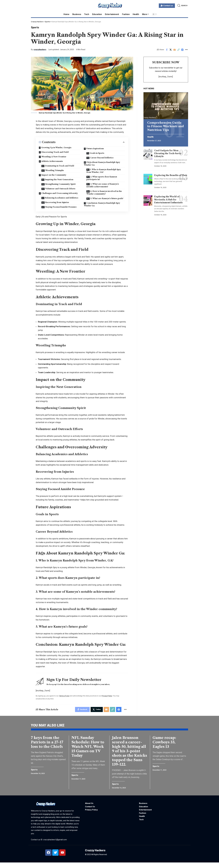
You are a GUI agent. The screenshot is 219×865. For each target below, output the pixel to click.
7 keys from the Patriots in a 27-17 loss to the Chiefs (47, 742)
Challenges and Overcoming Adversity (59, 193)
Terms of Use (64, 696)
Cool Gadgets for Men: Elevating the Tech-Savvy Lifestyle (167, 153)
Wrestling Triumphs (54, 170)
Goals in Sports (97, 153)
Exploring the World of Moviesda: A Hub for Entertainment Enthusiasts (168, 199)
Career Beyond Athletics (101, 158)
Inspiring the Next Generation (59, 179)
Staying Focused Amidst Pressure (61, 207)
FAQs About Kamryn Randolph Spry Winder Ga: (102, 163)
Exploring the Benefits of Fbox (170, 175)
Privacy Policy (107, 696)
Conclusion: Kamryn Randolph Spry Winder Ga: (102, 204)
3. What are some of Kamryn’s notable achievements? (102, 185)
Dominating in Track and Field (59, 166)
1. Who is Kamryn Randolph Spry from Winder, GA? (103, 170)
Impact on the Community (53, 175)
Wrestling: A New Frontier (53, 157)
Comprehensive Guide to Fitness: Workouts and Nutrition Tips (165, 126)
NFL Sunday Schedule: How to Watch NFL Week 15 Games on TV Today (87, 746)
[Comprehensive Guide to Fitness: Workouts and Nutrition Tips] (165, 105)
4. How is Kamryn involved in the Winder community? (104, 192)
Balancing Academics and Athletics (61, 198)
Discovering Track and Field (55, 152)
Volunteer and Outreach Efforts (60, 189)
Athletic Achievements (52, 161)
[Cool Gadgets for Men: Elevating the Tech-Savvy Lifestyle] (147, 154)
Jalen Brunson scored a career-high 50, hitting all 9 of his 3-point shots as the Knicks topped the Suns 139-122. (129, 750)
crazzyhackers (40, 49)
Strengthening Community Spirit (60, 184)
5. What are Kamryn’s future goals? (106, 198)
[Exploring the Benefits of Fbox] (147, 179)
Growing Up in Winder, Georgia (56, 147)
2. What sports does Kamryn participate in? (101, 178)
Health (150, 137)
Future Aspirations (95, 148)
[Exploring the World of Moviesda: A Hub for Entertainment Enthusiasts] (147, 200)
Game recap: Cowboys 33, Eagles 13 (164, 742)
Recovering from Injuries (57, 202)
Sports (35, 27)
